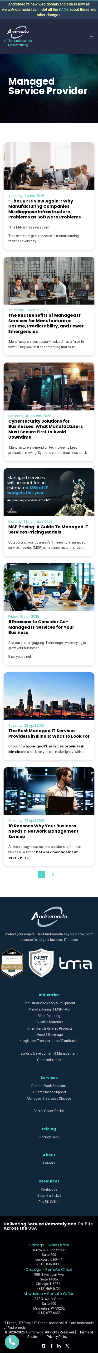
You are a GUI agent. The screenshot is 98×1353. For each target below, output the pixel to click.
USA (32, 1228)
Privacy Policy (57, 1337)
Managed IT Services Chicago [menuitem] (49, 1098)
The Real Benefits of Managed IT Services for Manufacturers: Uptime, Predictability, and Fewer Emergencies (46, 323)
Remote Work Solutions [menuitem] (49, 1086)
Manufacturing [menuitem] (49, 1016)
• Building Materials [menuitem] (49, 1022)
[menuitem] (49, 1047)
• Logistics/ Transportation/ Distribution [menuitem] (49, 1041)
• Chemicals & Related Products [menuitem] (49, 1028)
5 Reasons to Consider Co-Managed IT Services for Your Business (41, 627)
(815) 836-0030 (49, 1264)
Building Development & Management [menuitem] (49, 1053)
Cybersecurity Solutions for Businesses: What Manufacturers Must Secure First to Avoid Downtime (45, 429)
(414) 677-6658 (49, 1313)
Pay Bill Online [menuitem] (49, 1202)
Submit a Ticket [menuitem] (49, 1195)
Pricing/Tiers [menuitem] (49, 1137)
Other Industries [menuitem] (49, 1060)
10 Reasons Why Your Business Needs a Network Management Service (43, 831)
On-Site (85, 1223)
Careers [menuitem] (49, 1163)
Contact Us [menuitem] (49, 1189)
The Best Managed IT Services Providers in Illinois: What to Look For (49, 733)
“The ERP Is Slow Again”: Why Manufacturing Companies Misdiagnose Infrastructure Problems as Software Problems (44, 209)
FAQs (64, 9)
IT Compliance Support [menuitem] (49, 1092)
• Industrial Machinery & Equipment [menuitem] (49, 1003)
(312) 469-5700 (49, 1289)
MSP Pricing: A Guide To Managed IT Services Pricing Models (48, 529)
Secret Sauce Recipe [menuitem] (49, 1111)
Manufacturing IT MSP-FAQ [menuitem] (49, 1009)
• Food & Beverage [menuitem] (49, 1035)
